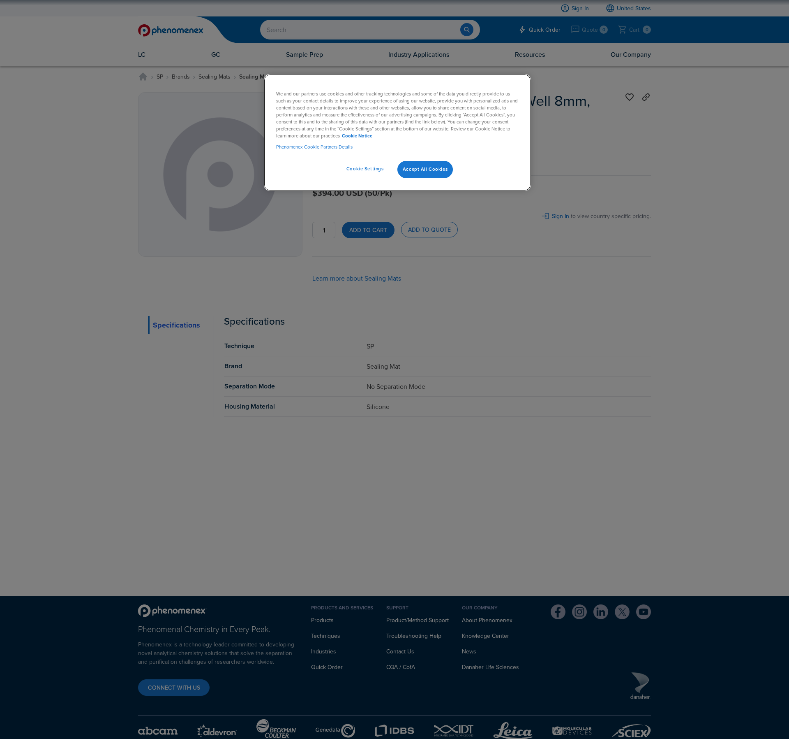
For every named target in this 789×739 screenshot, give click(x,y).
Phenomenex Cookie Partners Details (314, 147)
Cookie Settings (365, 168)
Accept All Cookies (425, 169)
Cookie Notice (357, 135)
